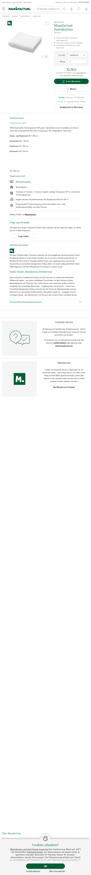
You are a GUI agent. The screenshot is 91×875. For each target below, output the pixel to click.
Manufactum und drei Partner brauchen (29, 849)
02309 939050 (60, 343)
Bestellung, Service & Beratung (72, 2)
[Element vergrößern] (46, 56)
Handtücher (37, 16)
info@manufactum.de (64, 346)
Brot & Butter (17, 2)
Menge (62, 61)
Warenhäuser (6, 2)
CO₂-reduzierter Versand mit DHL (71, 75)
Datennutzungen (35, 852)
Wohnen (15, 16)
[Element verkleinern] (42, 56)
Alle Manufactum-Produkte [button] (64, 387)
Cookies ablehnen (33, 871)
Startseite (5, 16)
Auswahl (61, 55)
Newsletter (27, 2)
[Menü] (3, 9)
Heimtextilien (25, 16)
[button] (47, 23)
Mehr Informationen (57, 871)
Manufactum (30, 214)
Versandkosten (81, 73)
